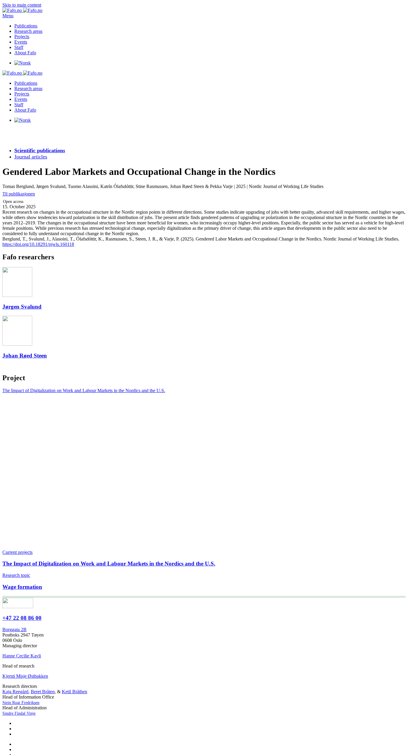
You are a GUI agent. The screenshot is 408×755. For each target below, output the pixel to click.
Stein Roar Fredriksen (20, 702)
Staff (18, 47)
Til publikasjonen (18, 193)
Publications (25, 25)
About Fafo (25, 52)
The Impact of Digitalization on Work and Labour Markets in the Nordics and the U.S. (83, 390)
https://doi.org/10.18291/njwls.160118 (38, 244)
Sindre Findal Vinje (19, 713)
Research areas (28, 31)
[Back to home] (22, 10)
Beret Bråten (43, 691)
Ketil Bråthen (74, 691)
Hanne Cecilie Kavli (21, 655)
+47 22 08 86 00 (22, 618)
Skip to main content (21, 4)
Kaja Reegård (15, 691)
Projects (21, 36)
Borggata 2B (14, 629)
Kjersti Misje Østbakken (25, 676)
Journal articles (30, 157)
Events (20, 41)
